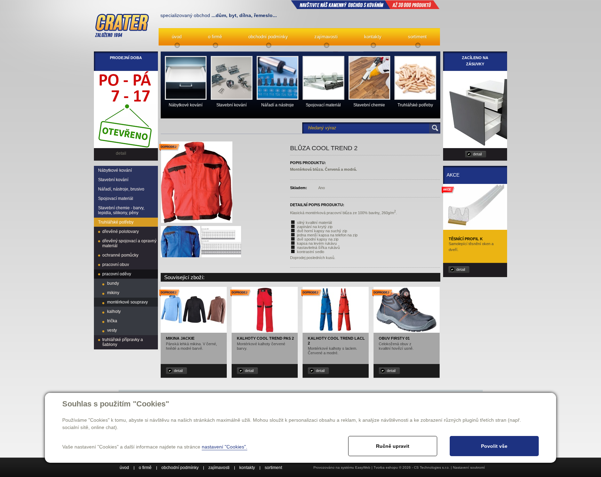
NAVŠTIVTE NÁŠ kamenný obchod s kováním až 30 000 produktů (365, 4)
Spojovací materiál (115, 198)
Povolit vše (494, 446)
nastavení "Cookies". (224, 447)
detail (178, 371)
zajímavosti (326, 36)
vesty (112, 330)
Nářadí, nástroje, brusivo (121, 189)
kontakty (373, 36)
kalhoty (114, 311)
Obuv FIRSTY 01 (394, 338)
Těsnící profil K (466, 239)
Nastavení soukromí (469, 467)
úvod (177, 36)
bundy (113, 283)
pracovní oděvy (116, 274)
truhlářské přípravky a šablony (122, 342)
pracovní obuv (115, 264)
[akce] (475, 227)
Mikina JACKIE (180, 338)
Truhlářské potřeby (116, 222)
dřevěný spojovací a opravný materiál (129, 243)
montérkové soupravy (127, 302)
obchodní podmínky (268, 36)
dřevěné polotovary (120, 231)
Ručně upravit (392, 446)
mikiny (113, 292)
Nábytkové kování (115, 170)
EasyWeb (362, 467)
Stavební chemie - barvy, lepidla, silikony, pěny (121, 210)
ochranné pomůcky (120, 255)
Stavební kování (113, 179)
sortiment (417, 36)
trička (112, 320)
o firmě (215, 36)
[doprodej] (193, 331)
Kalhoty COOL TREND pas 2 (265, 338)
